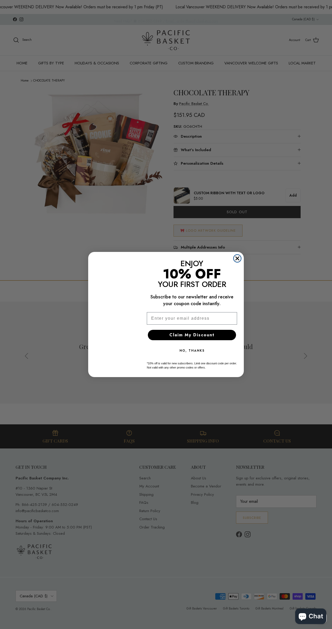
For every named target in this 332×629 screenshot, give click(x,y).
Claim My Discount (192, 335)
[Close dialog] (237, 258)
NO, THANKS (192, 350)
